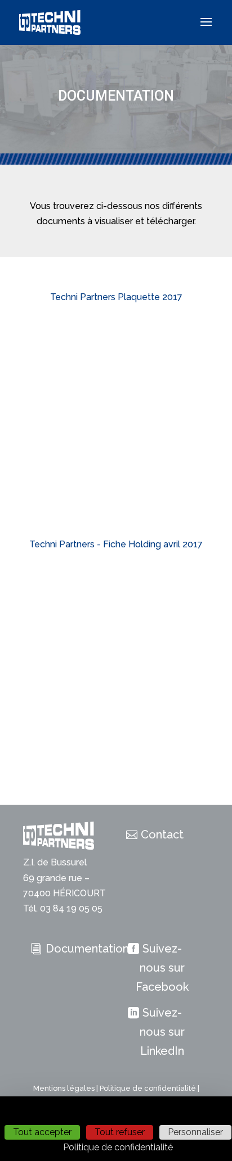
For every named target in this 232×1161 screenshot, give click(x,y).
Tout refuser (120, 1132)
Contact (162, 834)
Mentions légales (64, 1088)
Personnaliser (195, 1132)
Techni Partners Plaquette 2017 (116, 297)
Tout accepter (42, 1132)
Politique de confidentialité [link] (118, 1147)
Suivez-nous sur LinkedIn (162, 1032)
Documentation (87, 948)
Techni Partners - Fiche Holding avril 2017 (116, 544)
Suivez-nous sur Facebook (162, 968)
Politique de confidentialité (148, 1088)
